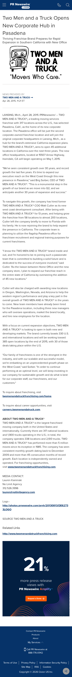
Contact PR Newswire (35, 631)
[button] (36, 62)
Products (36, 634)
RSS (36, 667)
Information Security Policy (53, 663)
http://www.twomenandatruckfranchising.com (30, 534)
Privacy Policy (28, 663)
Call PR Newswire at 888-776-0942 (36, 651)
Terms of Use (10, 663)
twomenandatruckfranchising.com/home (27, 396)
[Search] (67, 5)
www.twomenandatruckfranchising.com (32, 467)
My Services (34, 642)
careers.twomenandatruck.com (21, 409)
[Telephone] (59, 5)
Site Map (25, 667)
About (35, 638)
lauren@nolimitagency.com (19, 492)
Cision (42, 672)
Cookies (47, 667)
